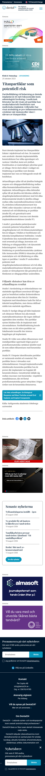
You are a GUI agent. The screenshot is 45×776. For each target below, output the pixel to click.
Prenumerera (7, 2)
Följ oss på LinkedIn (24, 668)
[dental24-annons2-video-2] (22, 59)
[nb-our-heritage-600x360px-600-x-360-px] (22, 451)
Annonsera (18, 2)
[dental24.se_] (22, 31)
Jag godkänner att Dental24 (22, 661)
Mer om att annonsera (21, 708)
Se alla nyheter (13, 559)
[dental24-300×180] (22, 618)
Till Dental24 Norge (35, 2)
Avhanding (24, 76)
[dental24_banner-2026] (22, 589)
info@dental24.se (21, 686)
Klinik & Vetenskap (9, 76)
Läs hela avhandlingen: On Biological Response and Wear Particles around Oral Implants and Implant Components (20, 395)
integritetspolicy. (33, 661)
